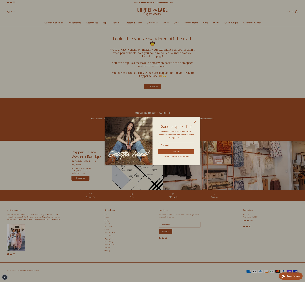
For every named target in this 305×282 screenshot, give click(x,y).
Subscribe (176, 152)
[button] (5, 277)
